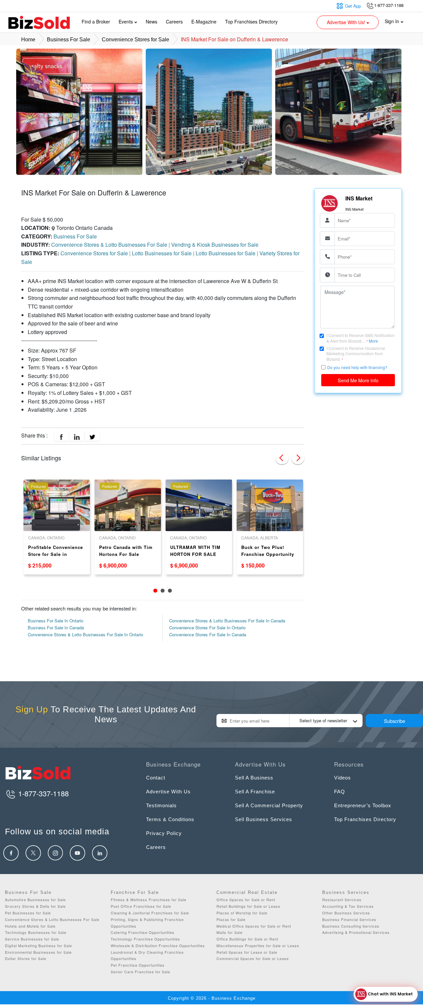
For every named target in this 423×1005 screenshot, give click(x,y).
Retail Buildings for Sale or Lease (248, 906)
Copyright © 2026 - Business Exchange (211, 998)
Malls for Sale (229, 932)
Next (297, 457)
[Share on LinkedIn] (77, 436)
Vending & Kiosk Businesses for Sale (214, 244)
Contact (155, 777)
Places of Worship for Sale (241, 912)
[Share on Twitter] (92, 436)
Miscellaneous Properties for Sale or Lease (257, 945)
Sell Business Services (263, 819)
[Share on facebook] (61, 436)
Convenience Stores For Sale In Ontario (207, 627)
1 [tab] (155, 591)
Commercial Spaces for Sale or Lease (252, 958)
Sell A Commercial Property (269, 805)
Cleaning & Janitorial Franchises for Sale (150, 912)
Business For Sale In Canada (56, 627)
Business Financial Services (349, 919)
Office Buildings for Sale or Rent (247, 939)
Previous (281, 457)
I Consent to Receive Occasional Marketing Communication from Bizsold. (356, 353)
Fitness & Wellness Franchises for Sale (148, 899)
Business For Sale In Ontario (55, 620)
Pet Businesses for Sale (28, 912)
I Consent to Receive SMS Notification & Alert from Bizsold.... (361, 338)
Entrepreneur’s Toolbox (362, 805)
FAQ (339, 791)
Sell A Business (254, 777)
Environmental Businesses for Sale (38, 952)
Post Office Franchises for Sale (141, 906)
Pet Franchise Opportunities (138, 965)
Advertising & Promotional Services (356, 932)
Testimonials (161, 805)
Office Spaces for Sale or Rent (245, 899)
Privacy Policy (164, 833)
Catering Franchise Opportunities (142, 932)
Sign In (393, 21)
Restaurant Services (342, 899)
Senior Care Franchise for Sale (140, 971)
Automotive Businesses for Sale (35, 899)
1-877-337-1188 (42, 793)
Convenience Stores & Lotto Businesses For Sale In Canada (227, 620)
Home (28, 39)
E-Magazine (203, 21)
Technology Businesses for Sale (35, 932)
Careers (174, 21)
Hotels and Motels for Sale (30, 926)
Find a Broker (96, 21)
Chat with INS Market (390, 994)
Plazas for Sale (231, 919)
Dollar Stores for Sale (25, 958)
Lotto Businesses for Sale (162, 253)
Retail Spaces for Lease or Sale (246, 952)
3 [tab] (170, 591)
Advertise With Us (168, 791)
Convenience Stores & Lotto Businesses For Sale (110, 244)
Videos (342, 777)
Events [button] (126, 21)
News (151, 21)
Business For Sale (68, 39)
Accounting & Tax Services (348, 906)
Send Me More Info (358, 379)
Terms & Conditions (170, 819)
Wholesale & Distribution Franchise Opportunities (158, 945)
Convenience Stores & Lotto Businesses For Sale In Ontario (85, 634)
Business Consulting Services (350, 926)
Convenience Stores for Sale (135, 39)
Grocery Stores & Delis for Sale (35, 906)
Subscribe (394, 720)
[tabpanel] (56, 527)
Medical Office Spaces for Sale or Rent (253, 926)
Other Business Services (346, 912)
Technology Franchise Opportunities (145, 939)
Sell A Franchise (255, 791)
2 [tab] (163, 591)
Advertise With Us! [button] (346, 22)
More (373, 341)
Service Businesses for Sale (32, 939)
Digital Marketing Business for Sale (38, 945)
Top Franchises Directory (251, 21)
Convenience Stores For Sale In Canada (207, 634)
